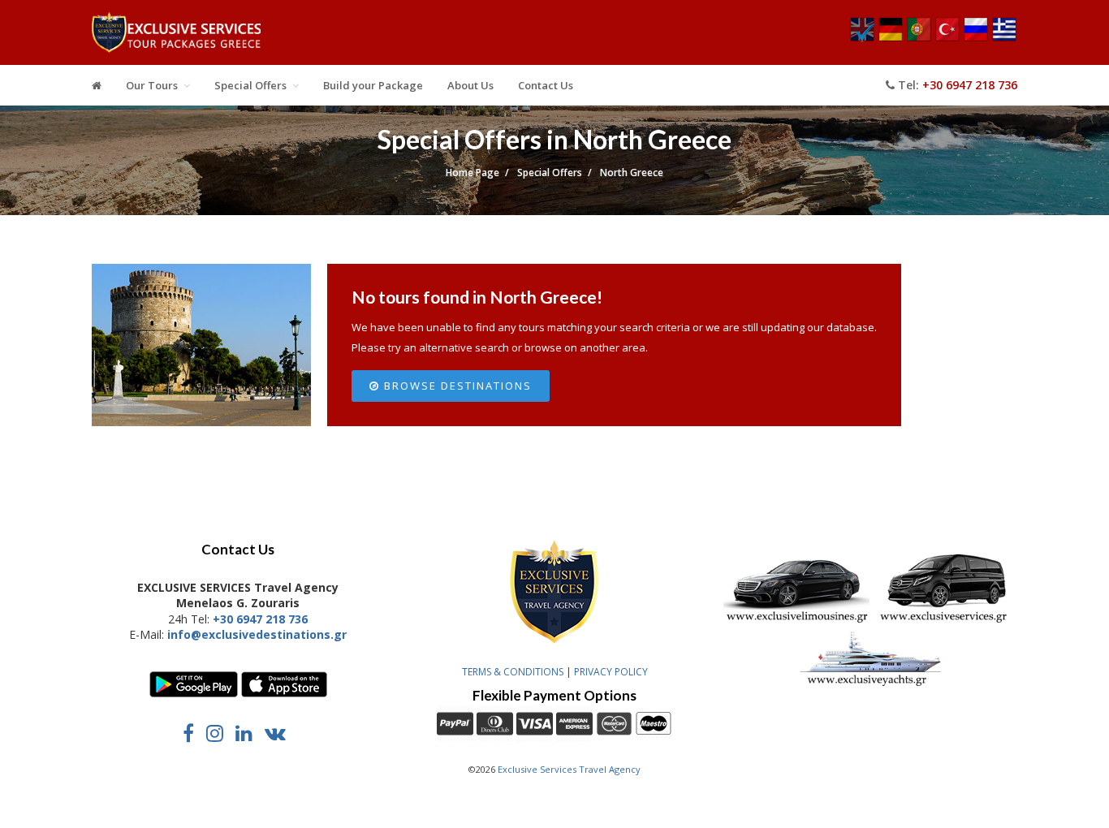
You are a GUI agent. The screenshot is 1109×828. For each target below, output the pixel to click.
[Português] (919, 38)
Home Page (472, 172)
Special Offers (250, 85)
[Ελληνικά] (1004, 38)
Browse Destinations (456, 385)
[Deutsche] (891, 38)
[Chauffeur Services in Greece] (796, 620)
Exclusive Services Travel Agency (569, 769)
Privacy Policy (611, 672)
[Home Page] (96, 85)
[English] (862, 38)
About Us (470, 85)
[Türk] (947, 38)
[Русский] (976, 38)
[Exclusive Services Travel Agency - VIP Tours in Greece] (176, 36)
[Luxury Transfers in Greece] (946, 620)
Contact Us (545, 85)
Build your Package (373, 85)
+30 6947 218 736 (969, 85)
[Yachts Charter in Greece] (871, 684)
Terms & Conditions (512, 672)
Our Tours (152, 85)
